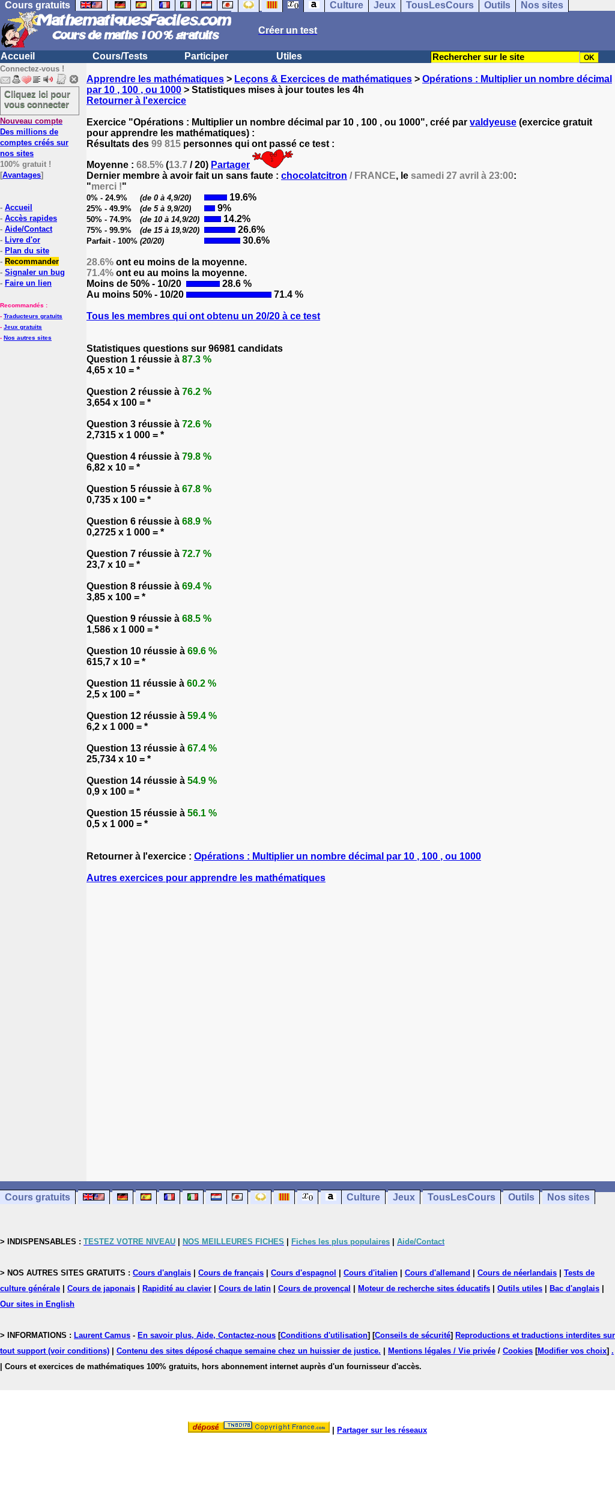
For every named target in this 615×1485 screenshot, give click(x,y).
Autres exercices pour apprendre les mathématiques (206, 878)
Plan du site (27, 250)
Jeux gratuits (23, 327)
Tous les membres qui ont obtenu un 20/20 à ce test (203, 316)
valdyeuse (493, 122)
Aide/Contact (28, 228)
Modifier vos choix (572, 1350)
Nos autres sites (28, 337)
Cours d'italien (371, 1272)
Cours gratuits (37, 1197)
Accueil (18, 56)
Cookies (518, 1350)
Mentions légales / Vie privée (441, 1350)
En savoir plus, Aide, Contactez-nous (207, 1335)
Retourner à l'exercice (136, 100)
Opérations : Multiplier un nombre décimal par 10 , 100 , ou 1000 (337, 856)
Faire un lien (28, 283)
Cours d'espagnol (303, 1272)
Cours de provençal (314, 1288)
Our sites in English (37, 1304)
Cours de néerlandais (517, 1272)
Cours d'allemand (437, 1272)
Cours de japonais (101, 1288)
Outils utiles (519, 1288)
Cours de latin (245, 1288)
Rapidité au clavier (176, 1288)
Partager (230, 165)
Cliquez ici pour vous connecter (37, 99)
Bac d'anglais (574, 1288)
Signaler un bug (35, 272)
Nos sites (568, 1197)
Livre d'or (22, 239)
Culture (363, 1197)
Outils (521, 1197)
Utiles (289, 56)
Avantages (21, 174)
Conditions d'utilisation (324, 1335)
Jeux (404, 1197)
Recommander (32, 261)
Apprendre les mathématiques (155, 79)
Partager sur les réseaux (382, 1430)
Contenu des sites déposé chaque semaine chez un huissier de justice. (249, 1350)
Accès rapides (31, 218)
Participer (206, 56)
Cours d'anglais (162, 1272)
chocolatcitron (314, 175)
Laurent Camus (102, 1335)
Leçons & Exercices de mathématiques (323, 79)
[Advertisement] (350, 1022)
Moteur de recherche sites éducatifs (424, 1288)
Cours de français (231, 1272)
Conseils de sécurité (412, 1335)
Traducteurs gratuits (33, 316)
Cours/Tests (120, 56)
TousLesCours (461, 1197)
